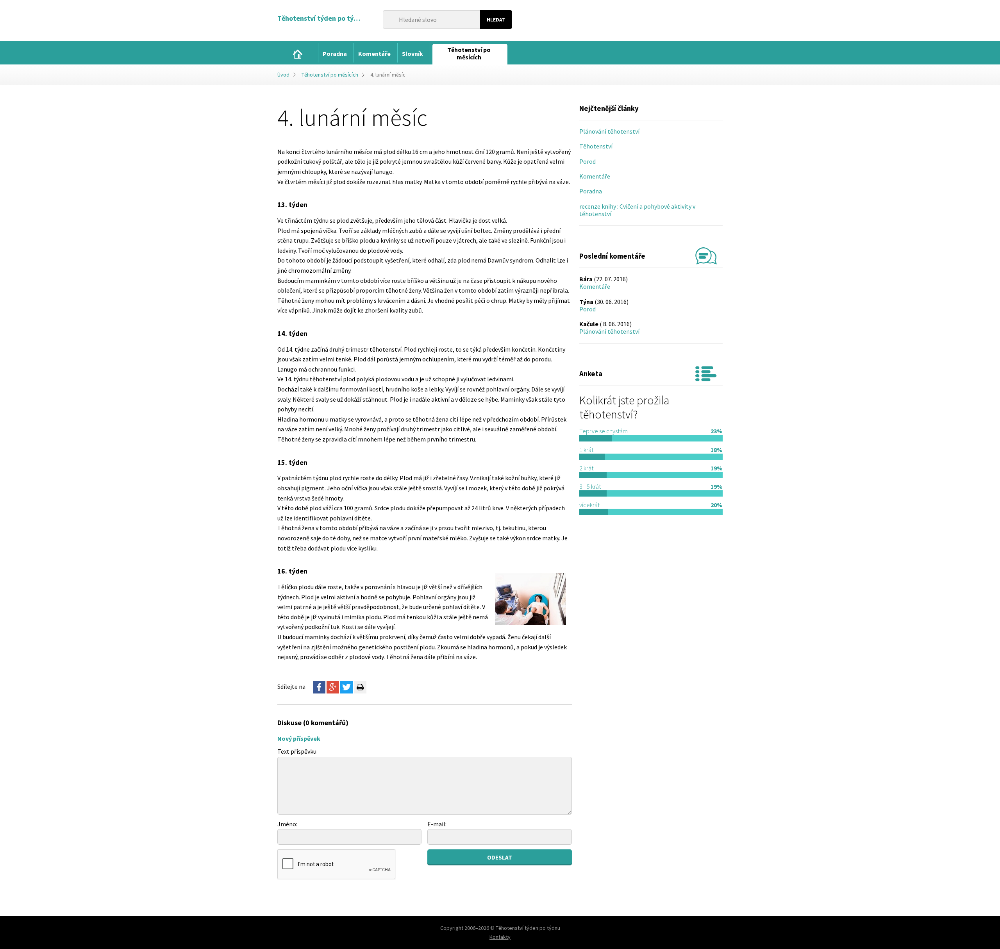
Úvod (283, 74)
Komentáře (594, 176)
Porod (587, 161)
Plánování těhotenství (609, 131)
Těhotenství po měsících (330, 74)
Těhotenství (595, 146)
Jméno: (287, 824)
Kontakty (500, 936)
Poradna (590, 191)
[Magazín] (297, 54)
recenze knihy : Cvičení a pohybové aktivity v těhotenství (637, 210)
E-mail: (436, 824)
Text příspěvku (296, 751)
